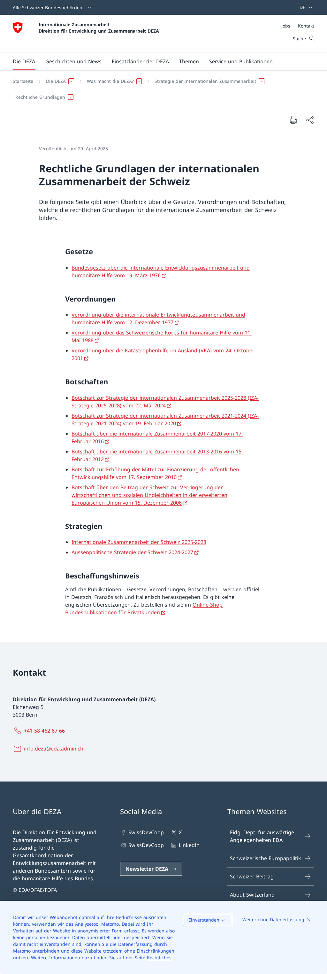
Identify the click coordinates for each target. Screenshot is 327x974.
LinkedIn (189, 845)
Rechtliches (159, 957)
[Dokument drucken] (293, 120)
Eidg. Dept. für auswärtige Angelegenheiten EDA (262, 836)
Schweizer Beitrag (252, 876)
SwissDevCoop (146, 832)
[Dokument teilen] (309, 120)
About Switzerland (252, 894)
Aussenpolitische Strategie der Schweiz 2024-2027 (132, 552)
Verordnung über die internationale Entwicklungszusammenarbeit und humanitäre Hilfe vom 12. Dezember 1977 (158, 318)
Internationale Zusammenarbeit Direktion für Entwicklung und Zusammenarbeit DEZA (99, 27)
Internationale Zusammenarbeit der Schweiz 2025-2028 (139, 542)
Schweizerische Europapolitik (265, 858)
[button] (24, 61)
